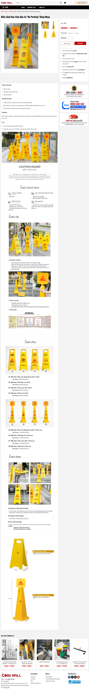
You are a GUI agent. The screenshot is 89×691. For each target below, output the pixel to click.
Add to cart (67, 43)
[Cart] (65, 3)
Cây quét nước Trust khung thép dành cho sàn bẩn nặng (79, 662)
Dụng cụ (6, 11)
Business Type (32, 7)
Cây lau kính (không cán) (44, 662)
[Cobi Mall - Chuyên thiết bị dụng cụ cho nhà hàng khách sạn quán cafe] (7, 2)
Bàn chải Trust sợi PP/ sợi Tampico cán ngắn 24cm (26, 662)
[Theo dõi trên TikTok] (72, 677)
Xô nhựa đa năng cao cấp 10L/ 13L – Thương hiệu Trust (62, 662)
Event (23, 7)
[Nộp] (61, 2)
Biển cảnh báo (13, 11)
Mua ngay (80, 43)
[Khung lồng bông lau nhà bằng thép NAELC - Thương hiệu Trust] (9, 649)
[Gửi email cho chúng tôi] (75, 677)
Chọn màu (64, 33)
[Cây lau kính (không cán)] (44, 649)
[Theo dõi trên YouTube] (78, 677)
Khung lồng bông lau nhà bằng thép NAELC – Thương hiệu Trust (9, 662)
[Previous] (4, 46)
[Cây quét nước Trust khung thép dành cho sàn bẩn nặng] (79, 649)
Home (2, 11)
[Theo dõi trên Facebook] (69, 677)
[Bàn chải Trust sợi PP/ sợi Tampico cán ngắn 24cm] (27, 649)
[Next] (38, 46)
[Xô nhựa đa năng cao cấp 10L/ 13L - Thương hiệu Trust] (62, 649)
